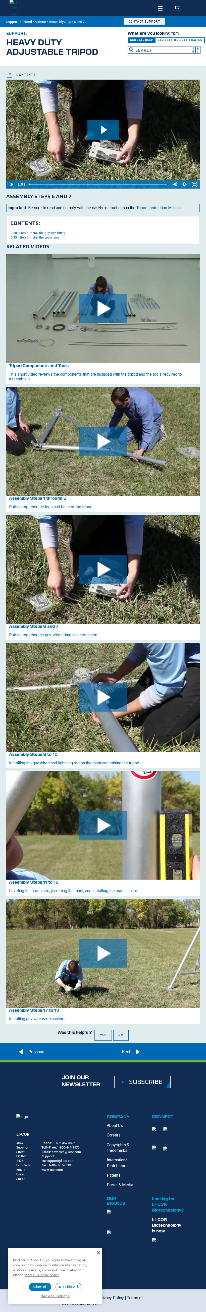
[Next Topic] (137, 1052)
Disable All (68, 1287)
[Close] (98, 1253)
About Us (115, 1125)
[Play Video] (11, 184)
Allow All (40, 1287)
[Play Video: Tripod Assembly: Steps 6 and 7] (103, 130)
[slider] (98, 184)
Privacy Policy (111, 1297)
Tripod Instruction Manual (158, 207)
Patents (114, 1175)
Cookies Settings (55, 1296)
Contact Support (144, 21)
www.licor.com (52, 1170)
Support (12, 22)
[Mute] (175, 184)
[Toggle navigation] (160, 8)
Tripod (27, 22)
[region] (55, 1276)
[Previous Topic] (31, 1052)
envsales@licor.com (66, 1152)
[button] (195, 49)
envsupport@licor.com (57, 1161)
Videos (40, 22)
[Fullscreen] (195, 184)
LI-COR (22, 1134)
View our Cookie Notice (42, 1275)
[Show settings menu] (185, 184)
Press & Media (120, 1184)
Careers (114, 1135)
